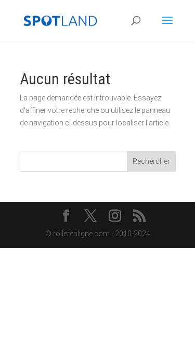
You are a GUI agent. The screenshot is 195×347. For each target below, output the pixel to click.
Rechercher (151, 161)
